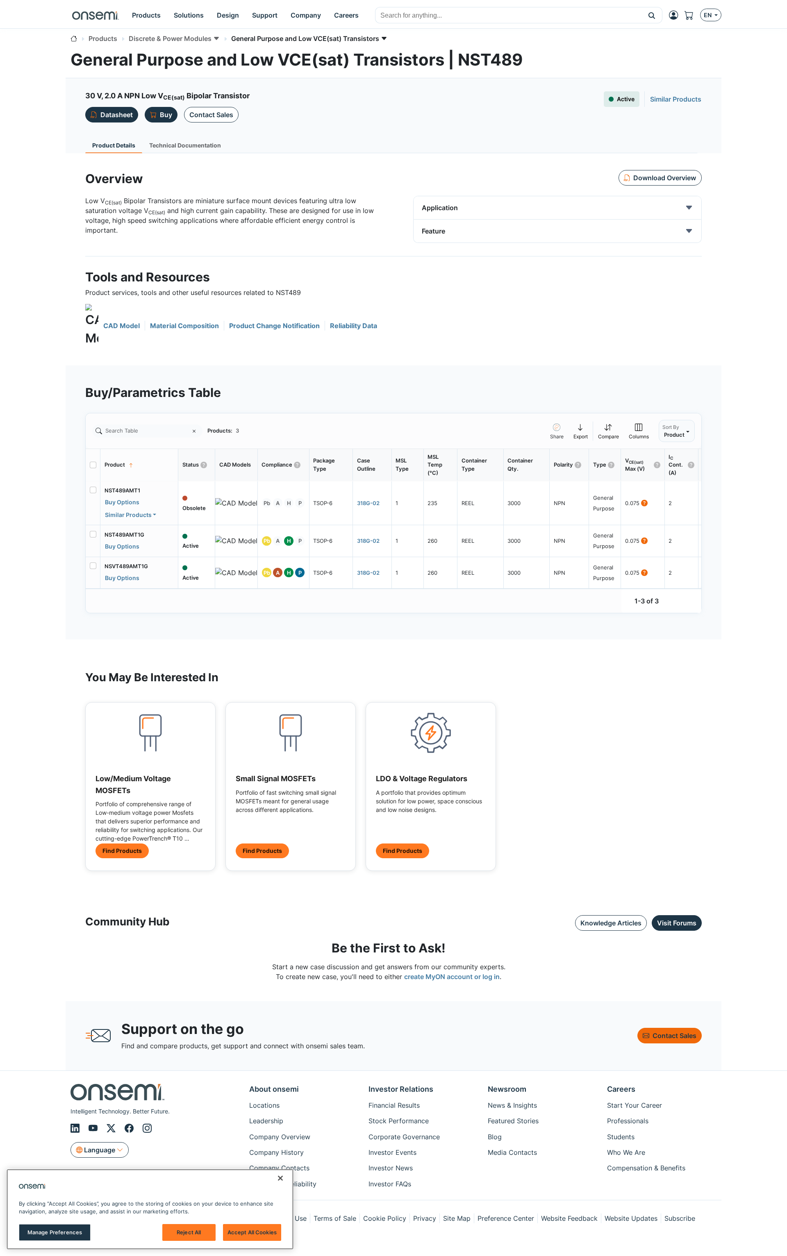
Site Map (457, 1218)
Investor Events (392, 1152)
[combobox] (508, 15)
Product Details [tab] (113, 145)
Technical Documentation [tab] (185, 145)
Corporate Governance (404, 1137)
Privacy (424, 1218)
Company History (276, 1152)
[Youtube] (94, 1128)
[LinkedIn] (76, 1128)
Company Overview (279, 1137)
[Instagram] (147, 1128)
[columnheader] (139, 465)
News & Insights (512, 1105)
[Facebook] (130, 1128)
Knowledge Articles (610, 923)
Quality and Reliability (282, 1184)
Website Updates (631, 1218)
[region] (150, 1209)
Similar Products (128, 514)
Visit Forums (676, 923)
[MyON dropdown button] (676, 15)
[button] (651, 15)
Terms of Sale (335, 1218)
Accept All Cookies (252, 1232)
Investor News (390, 1168)
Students (621, 1137)
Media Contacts (512, 1152)
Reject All (189, 1232)
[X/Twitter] (112, 1128)
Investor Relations (400, 1089)
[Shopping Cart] (692, 15)
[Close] (280, 1178)
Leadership (266, 1121)
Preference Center (506, 1218)
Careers (621, 1089)
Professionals (627, 1121)
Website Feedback (569, 1218)
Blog (495, 1137)
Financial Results (394, 1105)
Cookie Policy (384, 1218)
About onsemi (274, 1089)
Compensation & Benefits (646, 1168)
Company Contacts (279, 1168)
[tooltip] (581, 430)
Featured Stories (513, 1121)
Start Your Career (634, 1105)
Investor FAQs (389, 1184)
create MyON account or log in (452, 977)
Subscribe (679, 1218)
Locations (264, 1105)
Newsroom (507, 1089)
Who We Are (626, 1152)
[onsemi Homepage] (95, 15)
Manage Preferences (54, 1232)
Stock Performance (398, 1121)
